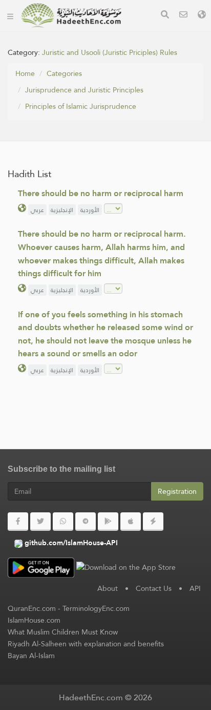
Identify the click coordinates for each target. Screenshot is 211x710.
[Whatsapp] (63, 521)
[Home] (10, 15)
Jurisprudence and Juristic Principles (84, 90)
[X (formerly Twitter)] (40, 521)
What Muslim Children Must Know (63, 632)
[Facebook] (18, 521)
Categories (64, 73)
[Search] (165, 16)
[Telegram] (85, 521)
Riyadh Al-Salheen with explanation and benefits (86, 643)
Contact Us (154, 588)
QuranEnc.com (32, 608)
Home (25, 73)
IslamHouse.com (34, 620)
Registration (177, 491)
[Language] (202, 16)
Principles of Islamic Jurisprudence (80, 106)
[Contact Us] (183, 16)
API (195, 588)
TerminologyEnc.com (96, 608)
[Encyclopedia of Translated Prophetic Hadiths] (71, 15)
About (107, 588)
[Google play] (108, 521)
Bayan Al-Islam (31, 655)
